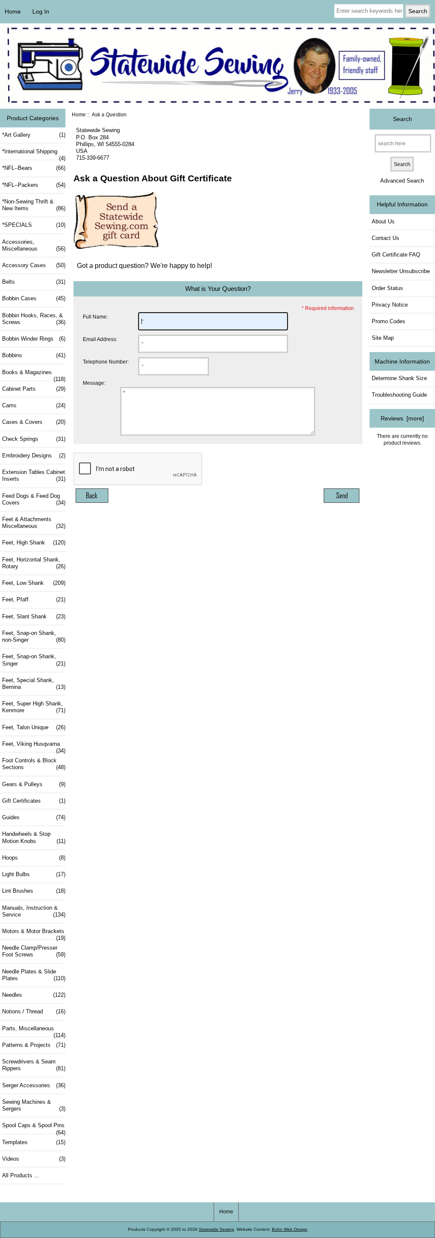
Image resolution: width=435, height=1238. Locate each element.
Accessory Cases (33, 265)
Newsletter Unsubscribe (401, 271)
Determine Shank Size (399, 378)
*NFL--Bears (33, 168)
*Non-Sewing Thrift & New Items (33, 205)
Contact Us (385, 238)
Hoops (33, 857)
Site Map (383, 338)
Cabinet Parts (33, 389)
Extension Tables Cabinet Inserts (33, 475)
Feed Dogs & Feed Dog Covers (33, 499)
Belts (33, 282)
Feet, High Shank (33, 542)
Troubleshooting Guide (399, 395)
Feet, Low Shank (33, 583)
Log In (40, 11)
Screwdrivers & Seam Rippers (33, 1065)
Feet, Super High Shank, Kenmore (33, 706)
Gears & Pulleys (33, 784)
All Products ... (20, 1175)
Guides (33, 817)
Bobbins (33, 355)
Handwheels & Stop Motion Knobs (33, 837)
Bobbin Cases (33, 298)
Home (13, 11)
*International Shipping (33, 153)
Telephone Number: (106, 361)
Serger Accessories (33, 1085)
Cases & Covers (33, 422)
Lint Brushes (33, 891)
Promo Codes (388, 321)
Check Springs (33, 439)
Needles (33, 995)
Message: (94, 383)
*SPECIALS (33, 225)
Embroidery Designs (33, 455)
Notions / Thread (33, 1011)
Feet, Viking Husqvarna (33, 746)
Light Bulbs (33, 874)
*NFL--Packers (33, 185)
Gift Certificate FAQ (396, 254)
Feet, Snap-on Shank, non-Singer (33, 636)
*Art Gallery (33, 135)
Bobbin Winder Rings (33, 339)
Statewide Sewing (216, 1229)
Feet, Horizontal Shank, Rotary (33, 563)
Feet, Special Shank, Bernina (33, 683)
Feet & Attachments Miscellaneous (33, 522)
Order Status (387, 288)
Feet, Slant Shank (33, 616)
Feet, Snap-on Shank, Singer (33, 659)
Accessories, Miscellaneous (33, 245)
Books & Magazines (33, 374)
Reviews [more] (402, 418)
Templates (33, 1142)
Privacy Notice (390, 305)
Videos (33, 1159)
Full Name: (95, 316)
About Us (383, 221)
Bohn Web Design (290, 1229)
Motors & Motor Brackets (33, 933)
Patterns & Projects (33, 1045)
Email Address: (100, 339)
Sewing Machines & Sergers (33, 1105)
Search (402, 119)
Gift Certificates (33, 801)
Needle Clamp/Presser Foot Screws (33, 951)
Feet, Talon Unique (33, 727)
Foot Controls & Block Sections (33, 763)
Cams (33, 405)
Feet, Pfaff (33, 599)
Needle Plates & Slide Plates (33, 974)
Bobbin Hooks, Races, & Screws (33, 318)
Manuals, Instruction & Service (33, 911)
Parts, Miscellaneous (33, 1030)
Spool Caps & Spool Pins (33, 1127)
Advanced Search (402, 181)
